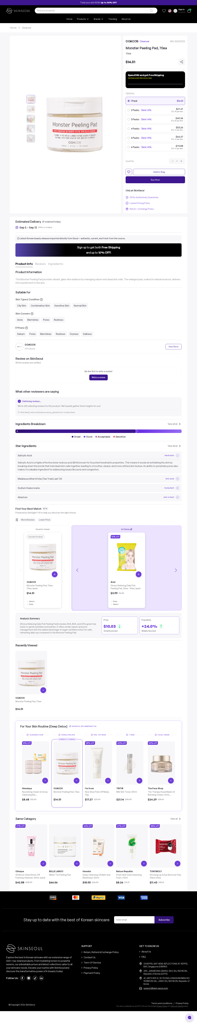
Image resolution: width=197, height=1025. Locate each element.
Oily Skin (21, 305)
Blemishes (33, 319)
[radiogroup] (155, 124)
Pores (46, 319)
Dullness (87, 334)
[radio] (128, 101)
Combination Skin (40, 305)
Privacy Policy (162, 1006)
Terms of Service (177, 1006)
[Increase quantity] (181, 161)
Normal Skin (80, 305)
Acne (20, 319)
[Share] (181, 61)
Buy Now (155, 179)
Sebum (21, 334)
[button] (98, 250)
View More (173, 346)
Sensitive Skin (61, 305)
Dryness (74, 334)
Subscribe (164, 919)
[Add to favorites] (129, 172)
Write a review (98, 377)
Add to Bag (159, 172)
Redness (58, 319)
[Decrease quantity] (172, 161)
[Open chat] (189, 1017)
